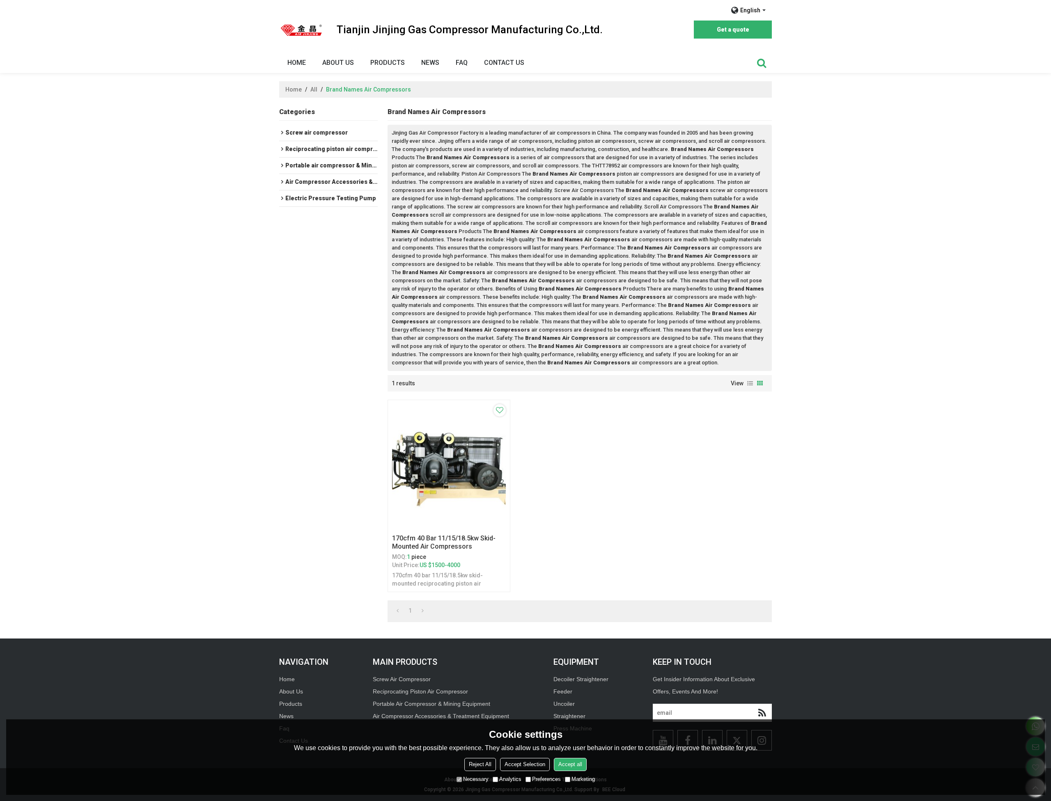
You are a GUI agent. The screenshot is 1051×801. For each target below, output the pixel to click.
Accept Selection (525, 764)
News (430, 62)
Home (296, 62)
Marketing (583, 779)
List (750, 383)
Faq (462, 62)
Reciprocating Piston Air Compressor (420, 691)
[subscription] (762, 713)
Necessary (476, 779)
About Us (338, 62)
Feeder (562, 691)
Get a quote (733, 29)
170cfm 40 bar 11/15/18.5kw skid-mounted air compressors (444, 542)
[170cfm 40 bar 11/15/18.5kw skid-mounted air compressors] (449, 465)
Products (387, 62)
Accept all (570, 764)
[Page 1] (397, 610)
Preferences (546, 779)
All (313, 89)
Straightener (569, 716)
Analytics (510, 779)
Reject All (480, 764)
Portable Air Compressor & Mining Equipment (431, 703)
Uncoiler (564, 703)
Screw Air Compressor (402, 679)
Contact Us (504, 62)
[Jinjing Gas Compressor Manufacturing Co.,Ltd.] (301, 30)
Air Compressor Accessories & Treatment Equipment (441, 716)
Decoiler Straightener (580, 679)
